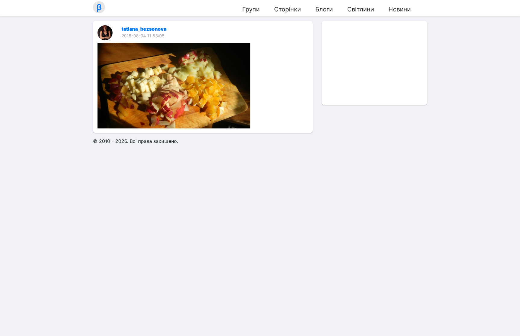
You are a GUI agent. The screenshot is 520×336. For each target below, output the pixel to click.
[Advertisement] (374, 62)
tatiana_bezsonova (144, 29)
